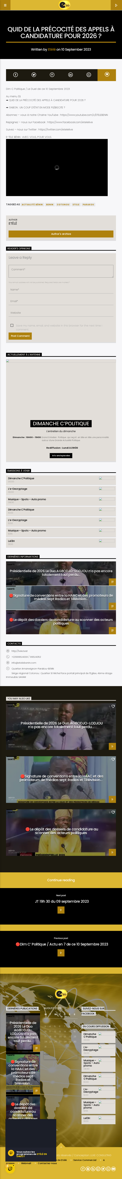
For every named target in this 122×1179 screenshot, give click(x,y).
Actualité (61, 21)
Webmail (26, 1163)
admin (11, 744)
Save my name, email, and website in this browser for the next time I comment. (59, 326)
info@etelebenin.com (24, 662)
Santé (10, 564)
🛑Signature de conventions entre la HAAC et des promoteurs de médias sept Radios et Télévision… (61, 597)
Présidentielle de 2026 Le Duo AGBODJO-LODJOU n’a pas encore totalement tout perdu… (61, 573)
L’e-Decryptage (17, 489)
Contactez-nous (47, 1163)
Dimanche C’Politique (21, 478)
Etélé (52, 49)
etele (76, 204)
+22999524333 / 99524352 (26, 657)
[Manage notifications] (7, 1166)
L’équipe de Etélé (57, 1160)
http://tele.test (20, 651)
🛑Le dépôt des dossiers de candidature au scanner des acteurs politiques (61, 621)
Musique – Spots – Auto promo (27, 499)
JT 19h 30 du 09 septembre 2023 (62, 901)
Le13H (11, 541)
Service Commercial (84, 1160)
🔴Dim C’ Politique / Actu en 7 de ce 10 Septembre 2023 (62, 944)
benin (50, 204)
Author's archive (61, 234)
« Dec (47, 1054)
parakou (88, 204)
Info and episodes (61, 455)
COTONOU (63, 204)
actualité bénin (32, 204)
